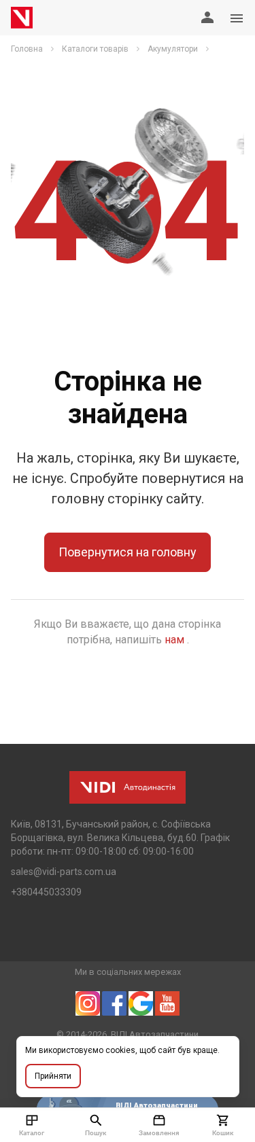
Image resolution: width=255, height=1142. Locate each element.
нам (176, 639)
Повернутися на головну (127, 552)
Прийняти (53, 1076)
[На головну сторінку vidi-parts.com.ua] (22, 18)
